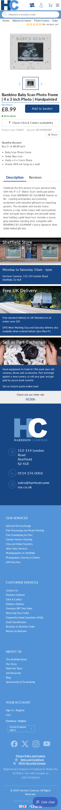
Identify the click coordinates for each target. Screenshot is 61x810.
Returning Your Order (17, 613)
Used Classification (16, 622)
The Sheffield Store (16, 659)
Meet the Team (14, 668)
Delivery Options (15, 604)
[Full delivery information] (30, 299)
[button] (50, 5)
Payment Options (15, 594)
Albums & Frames (21, 20)
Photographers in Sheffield (20, 553)
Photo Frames (41, 20)
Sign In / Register (15, 710)
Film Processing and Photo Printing (25, 530)
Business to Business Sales (20, 626)
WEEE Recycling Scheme (32, 763)
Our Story (11, 664)
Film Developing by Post (19, 535)
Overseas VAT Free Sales (19, 608)
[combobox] (30, 14)
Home (6, 20)
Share (54, 134)
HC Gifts (30, 399)
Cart (8, 714)
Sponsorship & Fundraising (20, 682)
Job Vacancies (13, 673)
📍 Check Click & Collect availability (30, 122)
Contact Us (12, 590)
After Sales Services (16, 548)
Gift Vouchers (13, 562)
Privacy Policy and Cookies (30, 756)
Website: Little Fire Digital (28, 800)
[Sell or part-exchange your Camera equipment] (30, 351)
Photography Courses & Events (23, 557)
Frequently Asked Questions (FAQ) (24, 617)
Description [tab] (15, 177)
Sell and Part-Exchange (18, 525)
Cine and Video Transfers (19, 544)
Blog (8, 677)
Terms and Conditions (32, 759)
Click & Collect (14, 599)
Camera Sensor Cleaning (19, 539)
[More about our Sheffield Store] (30, 251)
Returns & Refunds (16, 631)
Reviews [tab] (35, 177)
